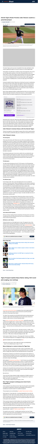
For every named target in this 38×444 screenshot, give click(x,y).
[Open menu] (2, 1)
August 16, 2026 (19, 343)
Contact (19, 431)
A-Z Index (5, 436)
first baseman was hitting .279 (15, 360)
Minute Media (7, 439)
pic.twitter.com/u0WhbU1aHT (12, 378)
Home (4, 270)
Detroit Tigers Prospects (10, 424)
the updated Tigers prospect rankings (25, 391)
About (4, 431)
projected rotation (28, 225)
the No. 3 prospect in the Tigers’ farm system (15, 320)
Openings (11, 431)
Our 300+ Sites (29, 431)
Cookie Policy (12, 435)
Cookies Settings (13, 436)
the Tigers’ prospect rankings (19, 409)
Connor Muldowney (6, 283)
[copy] (9, 24)
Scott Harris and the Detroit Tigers (9, 310)
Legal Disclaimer (21, 435)
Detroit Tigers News (9, 270)
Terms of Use (5, 435)
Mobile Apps (5, 433)
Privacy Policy (28, 433)
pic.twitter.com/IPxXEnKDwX (25, 342)
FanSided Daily (12, 433)
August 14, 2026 (21, 379)
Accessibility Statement (30, 435)
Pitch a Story (20, 433)
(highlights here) (16, 203)
